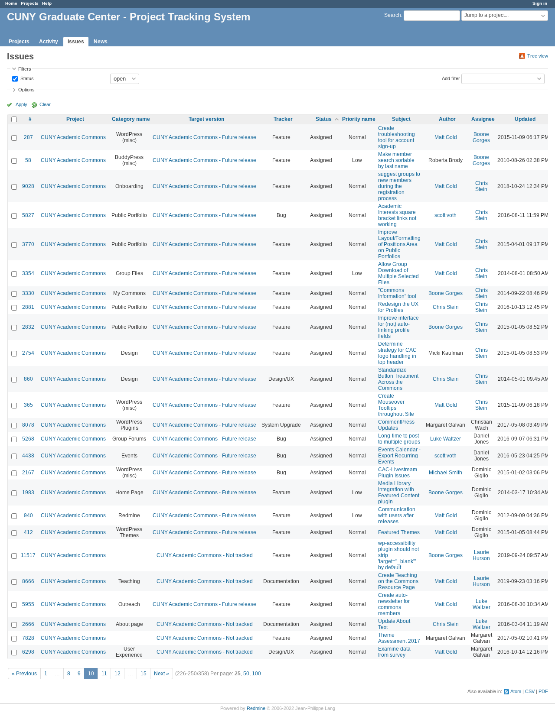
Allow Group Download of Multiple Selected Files (398, 273)
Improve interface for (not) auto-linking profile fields (398, 327)
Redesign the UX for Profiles (398, 307)
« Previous (24, 674)
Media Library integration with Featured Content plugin (398, 492)
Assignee (483, 119)
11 (104, 674)
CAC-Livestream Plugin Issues (397, 473)
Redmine (256, 708)
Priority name (358, 119)
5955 (28, 604)
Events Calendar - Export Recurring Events (399, 456)
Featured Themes (399, 532)
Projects (30, 3)
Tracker (283, 119)
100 (256, 674)
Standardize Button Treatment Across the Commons (398, 379)
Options (26, 89)
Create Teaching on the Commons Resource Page (398, 581)
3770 (28, 244)
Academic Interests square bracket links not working (397, 215)
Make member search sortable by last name (396, 160)
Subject (401, 119)
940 (28, 515)
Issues (76, 42)
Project (75, 119)
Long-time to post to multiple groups (399, 439)
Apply (21, 104)
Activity (48, 42)
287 (28, 137)
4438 (28, 456)
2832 (28, 327)
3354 (28, 273)
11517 (28, 555)
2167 (28, 473)
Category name (131, 119)
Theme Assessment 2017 (399, 638)
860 (28, 379)
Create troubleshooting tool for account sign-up (396, 137)
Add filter (451, 78)
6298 (28, 652)
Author (447, 119)
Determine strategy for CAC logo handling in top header (397, 353)
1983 (28, 492)
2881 (28, 307)
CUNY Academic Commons (73, 137)
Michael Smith (445, 473)
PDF (543, 691)
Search (392, 15)
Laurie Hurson (481, 555)
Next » (161, 674)
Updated (525, 119)
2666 (28, 624)
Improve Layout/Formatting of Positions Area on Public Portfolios (399, 244)
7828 (28, 638)
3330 (28, 293)
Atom (515, 691)
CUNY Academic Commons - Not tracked (205, 555)
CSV (530, 691)
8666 (28, 581)
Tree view (537, 55)
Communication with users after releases (396, 515)
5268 (28, 439)
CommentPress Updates (396, 425)
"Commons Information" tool (397, 293)
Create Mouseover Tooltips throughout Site (396, 405)
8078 (28, 425)
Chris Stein (481, 186)
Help (47, 3)
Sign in (539, 3)
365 (28, 405)
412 (28, 532)
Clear (45, 104)
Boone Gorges (481, 137)
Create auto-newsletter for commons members (394, 604)
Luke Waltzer (445, 439)
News (101, 42)
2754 (28, 353)
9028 (28, 186)
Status (26, 78)
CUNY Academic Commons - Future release (204, 137)
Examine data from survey (394, 652)
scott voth (445, 215)
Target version (206, 119)
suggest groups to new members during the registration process (399, 186)
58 (28, 160)
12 (117, 674)
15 (143, 674)
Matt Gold (445, 137)
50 (246, 674)
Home (11, 3)
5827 (28, 215)
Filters (24, 68)
